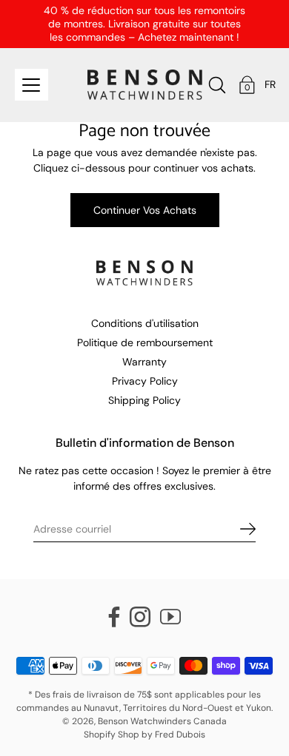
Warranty (144, 361)
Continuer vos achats (144, 210)
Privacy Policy (145, 381)
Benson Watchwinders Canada (162, 721)
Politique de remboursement (145, 342)
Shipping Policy (144, 400)
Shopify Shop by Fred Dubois (144, 734)
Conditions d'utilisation (145, 323)
